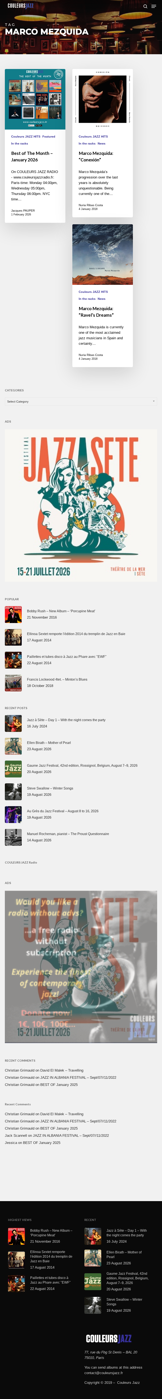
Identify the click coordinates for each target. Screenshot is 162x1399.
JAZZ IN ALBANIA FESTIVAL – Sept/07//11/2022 (78, 1078)
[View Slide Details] (81, 504)
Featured (48, 136)
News (101, 143)
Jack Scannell (16, 1136)
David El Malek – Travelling (61, 1070)
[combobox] (81, 401)
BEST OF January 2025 (59, 1085)
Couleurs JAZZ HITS (25, 136)
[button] (153, 6)
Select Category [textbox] (17, 401)
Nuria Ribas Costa (91, 205)
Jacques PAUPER (23, 210)
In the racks (19, 143)
